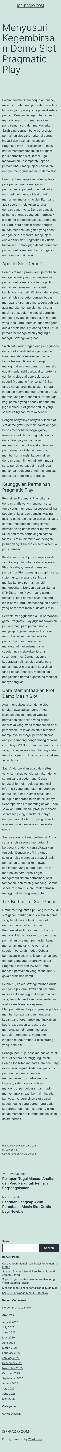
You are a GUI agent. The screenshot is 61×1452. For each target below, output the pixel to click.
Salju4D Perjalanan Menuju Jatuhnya (25, 1292)
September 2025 (12, 1378)
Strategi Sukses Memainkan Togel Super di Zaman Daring (29, 1273)
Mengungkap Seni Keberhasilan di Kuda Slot (29, 1287)
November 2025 (12, 1368)
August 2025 (10, 1383)
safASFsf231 (13, 1149)
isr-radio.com (30, 6)
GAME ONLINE (28, 1153)
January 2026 (11, 1358)
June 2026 (9, 1332)
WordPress (35, 1439)
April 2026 (8, 1342)
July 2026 (8, 1327)
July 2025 (8, 1388)
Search (6, 1241)
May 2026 (8, 1337)
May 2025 (8, 1398)
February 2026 (11, 1352)
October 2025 (11, 1373)
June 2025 (9, 1393)
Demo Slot (9, 1063)
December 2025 (12, 1363)
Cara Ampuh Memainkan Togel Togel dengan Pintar (30, 1265)
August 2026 (10, 1322)
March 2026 (9, 1347)
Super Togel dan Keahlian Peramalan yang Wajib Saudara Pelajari (28, 1281)
